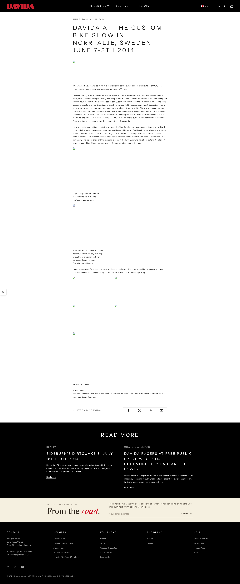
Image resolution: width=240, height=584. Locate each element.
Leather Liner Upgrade (63, 543)
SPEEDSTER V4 (100, 6)
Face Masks (105, 557)
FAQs (196, 552)
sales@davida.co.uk (20, 554)
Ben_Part (53, 447)
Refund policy (200, 543)
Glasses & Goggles (108, 548)
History (150, 538)
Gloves (103, 538)
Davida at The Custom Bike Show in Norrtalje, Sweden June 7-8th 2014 (112, 393)
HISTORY (144, 6)
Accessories (58, 548)
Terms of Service (201, 538)
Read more (51, 477)
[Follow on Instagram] (15, 566)
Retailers (150, 543)
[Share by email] (161, 410)
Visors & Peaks (106, 552)
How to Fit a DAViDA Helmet (66, 557)
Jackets (103, 543)
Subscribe (186, 514)
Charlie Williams (137, 447)
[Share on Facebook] (128, 410)
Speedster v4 (59, 538)
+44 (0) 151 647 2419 (22, 551)
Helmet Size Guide (61, 552)
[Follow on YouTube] (22, 566)
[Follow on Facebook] (8, 566)
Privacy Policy (200, 548)
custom (99, 19)
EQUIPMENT (124, 6)
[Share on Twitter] (139, 410)
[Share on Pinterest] (150, 410)
